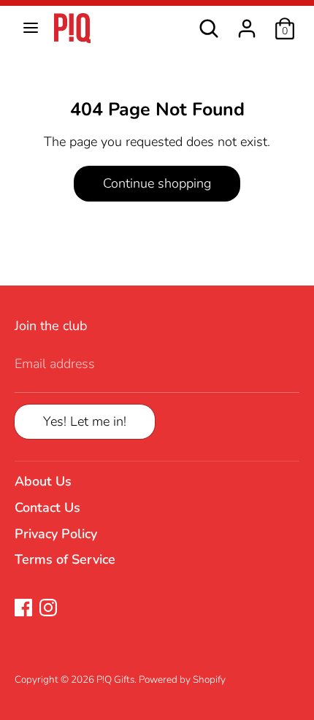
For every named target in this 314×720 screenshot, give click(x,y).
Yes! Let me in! (84, 421)
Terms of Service (65, 559)
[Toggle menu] (31, 28)
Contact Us (47, 507)
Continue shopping (157, 183)
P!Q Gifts (115, 679)
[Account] (246, 22)
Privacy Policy (56, 534)
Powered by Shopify (182, 679)
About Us (43, 481)
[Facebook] (23, 607)
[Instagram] (48, 607)
